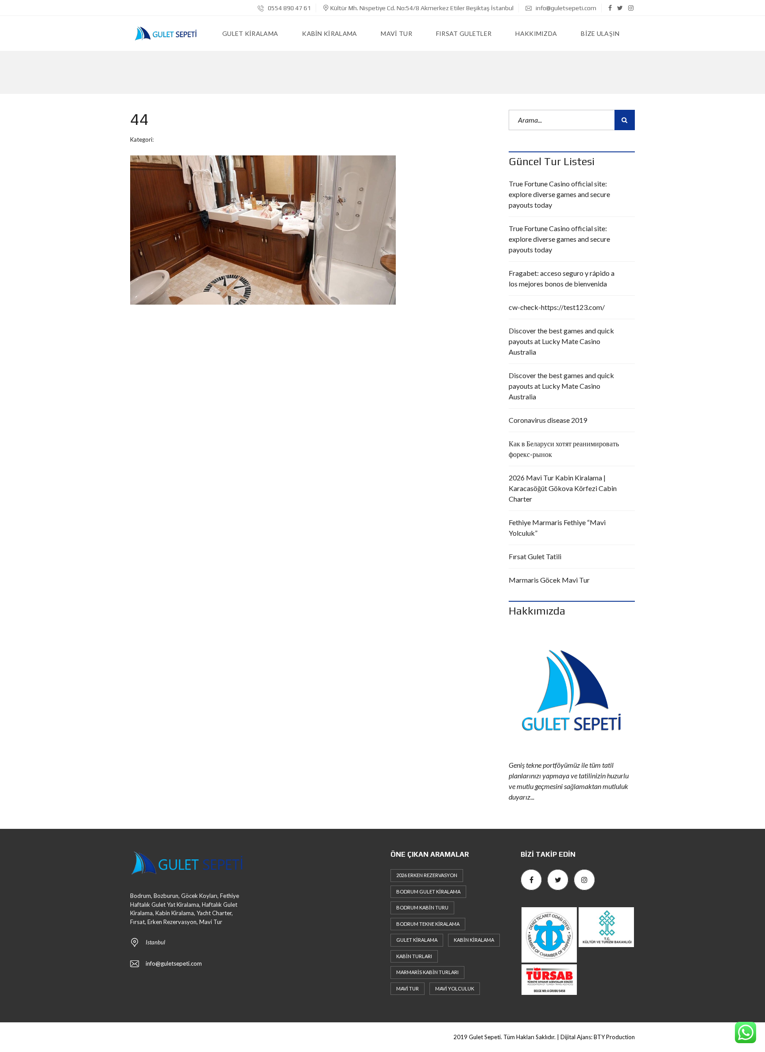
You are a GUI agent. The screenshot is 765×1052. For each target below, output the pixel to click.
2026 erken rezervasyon (426, 875)
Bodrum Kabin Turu (422, 907)
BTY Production (614, 1036)
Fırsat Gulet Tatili (535, 556)
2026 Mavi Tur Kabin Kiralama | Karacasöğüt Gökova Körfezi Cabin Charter (563, 488)
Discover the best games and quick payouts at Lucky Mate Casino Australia (561, 341)
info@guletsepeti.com (565, 8)
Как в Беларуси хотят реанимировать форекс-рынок (564, 448)
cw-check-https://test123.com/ (557, 307)
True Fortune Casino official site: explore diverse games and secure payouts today (559, 194)
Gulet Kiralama (416, 940)
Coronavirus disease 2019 (548, 420)
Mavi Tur (407, 988)
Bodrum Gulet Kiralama (428, 891)
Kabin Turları (414, 956)
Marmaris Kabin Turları (427, 972)
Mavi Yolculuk (454, 988)
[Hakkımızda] (572, 691)
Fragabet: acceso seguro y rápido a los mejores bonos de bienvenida (561, 278)
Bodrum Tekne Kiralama (428, 924)
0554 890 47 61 (289, 8)
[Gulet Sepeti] (165, 33)
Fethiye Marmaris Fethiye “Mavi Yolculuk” (557, 527)
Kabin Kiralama (474, 940)
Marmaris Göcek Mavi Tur (549, 580)
